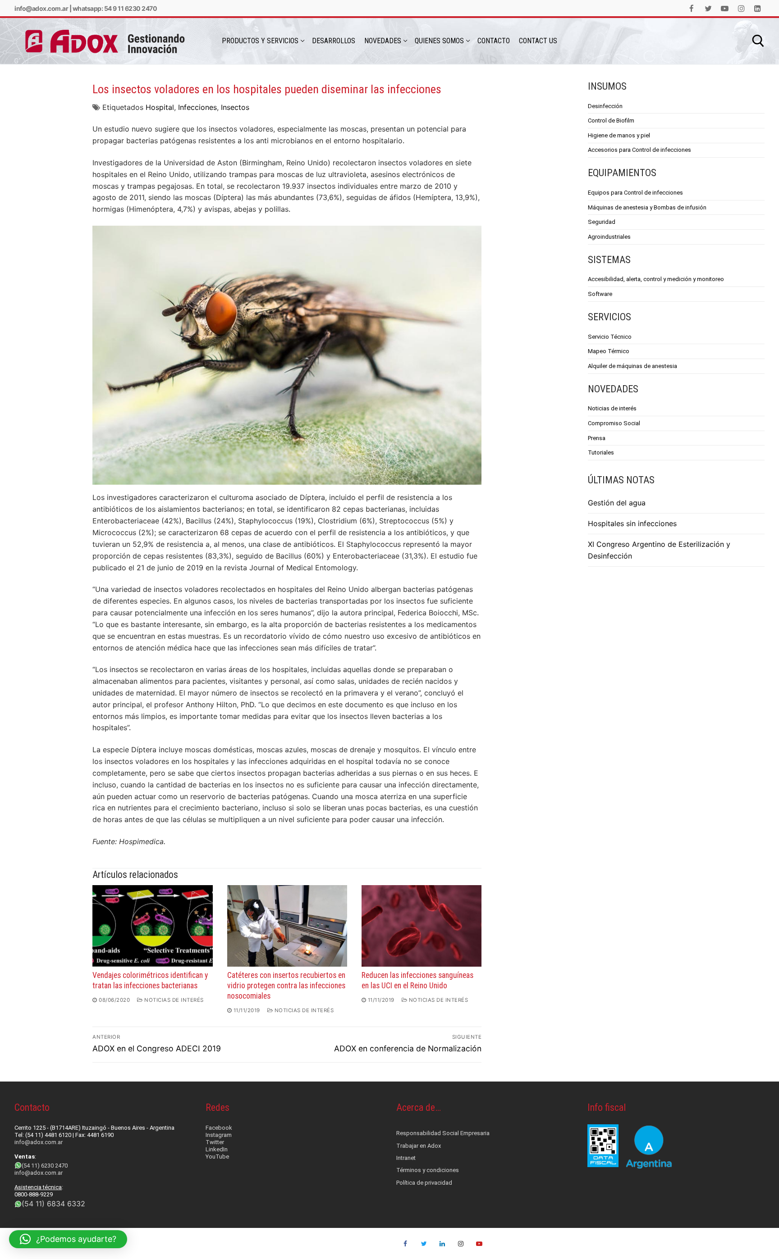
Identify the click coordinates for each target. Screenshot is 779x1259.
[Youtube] (725, 8)
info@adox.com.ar (41, 8)
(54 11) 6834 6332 (53, 1203)
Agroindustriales (609, 236)
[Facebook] (692, 8)
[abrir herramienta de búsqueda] (758, 41)
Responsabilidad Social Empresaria (443, 1133)
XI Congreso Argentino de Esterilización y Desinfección (659, 550)
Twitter (215, 1142)
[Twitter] (708, 8)
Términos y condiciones (427, 1170)
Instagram (219, 1135)
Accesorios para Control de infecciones (639, 149)
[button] (68, 1239)
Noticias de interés (173, 1000)
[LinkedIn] (758, 8)
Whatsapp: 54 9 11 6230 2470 (115, 8)
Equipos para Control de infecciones (635, 192)
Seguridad (601, 221)
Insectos (235, 107)
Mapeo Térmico (608, 351)
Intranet (406, 1157)
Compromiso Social (614, 423)
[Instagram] (741, 8)
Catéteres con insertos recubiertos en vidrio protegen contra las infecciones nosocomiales (286, 985)
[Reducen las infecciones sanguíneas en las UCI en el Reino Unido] (421, 926)
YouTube (217, 1156)
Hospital (160, 107)
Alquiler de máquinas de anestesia (632, 366)
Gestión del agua (617, 502)
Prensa (596, 438)
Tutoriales (601, 452)
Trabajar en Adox (418, 1145)
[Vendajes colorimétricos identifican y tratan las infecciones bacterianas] (152, 926)
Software (600, 294)
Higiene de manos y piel (619, 135)
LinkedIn (217, 1149)
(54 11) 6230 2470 (45, 1165)
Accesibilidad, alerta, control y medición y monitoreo (656, 279)
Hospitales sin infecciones (632, 523)
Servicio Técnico (610, 336)
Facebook (219, 1127)
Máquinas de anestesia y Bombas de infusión (647, 207)
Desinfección (605, 106)
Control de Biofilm (611, 120)
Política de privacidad (424, 1182)
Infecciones (197, 107)
